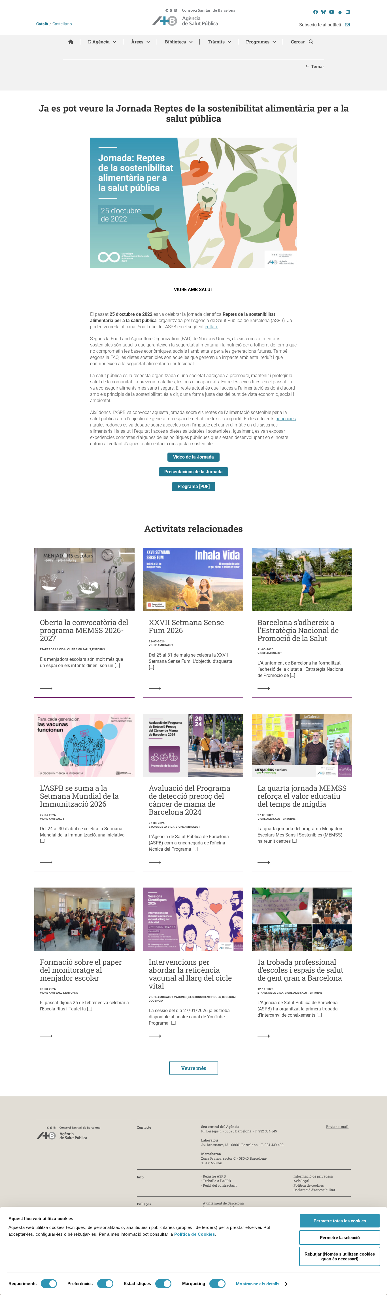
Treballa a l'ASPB (217, 1180)
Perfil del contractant (220, 1185)
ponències (285, 418)
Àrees (137, 42)
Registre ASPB (214, 1176)
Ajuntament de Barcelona (223, 1203)
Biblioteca (175, 42)
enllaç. (211, 326)
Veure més (193, 1068)
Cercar (298, 42)
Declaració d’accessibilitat (314, 1189)
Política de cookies (309, 1185)
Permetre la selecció (340, 1237)
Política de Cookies (194, 1234)
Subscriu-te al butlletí (320, 25)
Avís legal (301, 1180)
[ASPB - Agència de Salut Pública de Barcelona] (68, 1134)
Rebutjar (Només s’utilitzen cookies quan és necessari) (340, 1256)
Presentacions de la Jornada (193, 471)
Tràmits (216, 42)
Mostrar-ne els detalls (257, 1283)
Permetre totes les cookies (340, 1220)
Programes (257, 42)
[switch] (105, 1283)
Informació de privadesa (313, 1176)
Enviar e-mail (337, 1126)
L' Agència (99, 42)
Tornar (317, 66)
